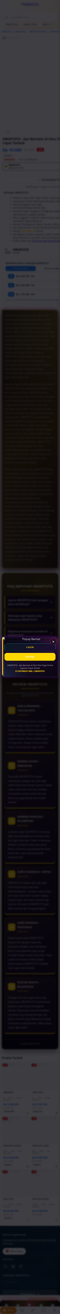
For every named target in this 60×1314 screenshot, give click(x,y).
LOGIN (30, 647)
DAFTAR (30, 656)
